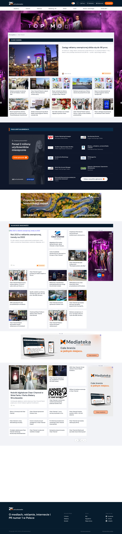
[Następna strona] (84, 440)
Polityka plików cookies (107, 531)
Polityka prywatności (85, 531)
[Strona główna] (16, 3)
